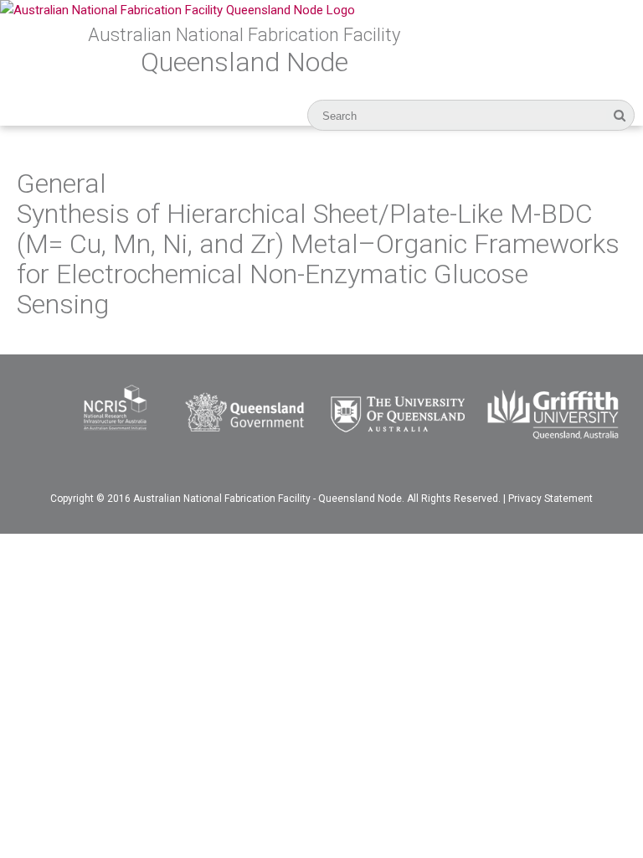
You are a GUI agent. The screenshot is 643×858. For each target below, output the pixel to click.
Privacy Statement (550, 498)
